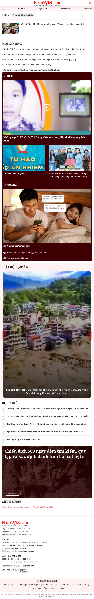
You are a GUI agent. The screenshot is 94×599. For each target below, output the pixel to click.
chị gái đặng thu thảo (24, 15)
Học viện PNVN (35, 588)
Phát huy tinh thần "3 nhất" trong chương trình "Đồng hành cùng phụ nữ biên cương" (68, 175)
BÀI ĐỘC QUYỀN (16, 267)
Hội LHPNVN (31, 585)
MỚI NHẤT (21, 9)
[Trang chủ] (3, 8)
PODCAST (10, 184)
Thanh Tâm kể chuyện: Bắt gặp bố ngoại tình (26, 252)
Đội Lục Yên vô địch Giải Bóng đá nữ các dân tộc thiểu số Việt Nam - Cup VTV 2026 (39, 54)
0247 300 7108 (28, 566)
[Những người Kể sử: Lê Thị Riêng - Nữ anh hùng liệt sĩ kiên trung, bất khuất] (47, 107)
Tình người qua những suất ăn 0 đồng (24, 439)
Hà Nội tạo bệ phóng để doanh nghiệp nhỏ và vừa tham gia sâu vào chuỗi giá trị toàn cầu (48, 416)
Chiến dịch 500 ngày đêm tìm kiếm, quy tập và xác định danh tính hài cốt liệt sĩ (45, 453)
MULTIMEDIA (65, 9)
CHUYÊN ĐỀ (88, 9)
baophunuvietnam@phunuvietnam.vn (21, 551)
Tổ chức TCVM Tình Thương (53, 588)
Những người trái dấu (18, 246)
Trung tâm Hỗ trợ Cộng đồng (78, 585)
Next (90, 335)
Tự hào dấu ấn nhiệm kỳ (14, 173)
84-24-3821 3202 (36, 545)
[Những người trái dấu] (47, 216)
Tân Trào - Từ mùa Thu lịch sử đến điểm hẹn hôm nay (27, 64)
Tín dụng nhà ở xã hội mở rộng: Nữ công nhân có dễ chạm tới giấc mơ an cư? (47, 391)
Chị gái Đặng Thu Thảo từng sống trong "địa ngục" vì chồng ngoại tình (52, 24)
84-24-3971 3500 (17, 545)
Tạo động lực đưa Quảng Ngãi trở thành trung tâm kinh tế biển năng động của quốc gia (47, 424)
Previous (4, 335)
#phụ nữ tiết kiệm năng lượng (15, 507)
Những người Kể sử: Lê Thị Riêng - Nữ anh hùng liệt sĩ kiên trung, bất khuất (44, 139)
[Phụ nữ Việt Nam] (15, 523)
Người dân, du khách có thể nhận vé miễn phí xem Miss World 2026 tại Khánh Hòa (45, 431)
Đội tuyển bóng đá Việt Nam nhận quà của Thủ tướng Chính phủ (31, 70)
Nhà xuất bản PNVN (57, 585)
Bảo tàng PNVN (43, 585)
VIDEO (8, 76)
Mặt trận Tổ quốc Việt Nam (14, 585)
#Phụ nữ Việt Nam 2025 (42, 507)
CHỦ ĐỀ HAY (11, 501)
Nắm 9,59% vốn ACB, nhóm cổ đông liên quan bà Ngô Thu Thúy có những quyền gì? (40, 59)
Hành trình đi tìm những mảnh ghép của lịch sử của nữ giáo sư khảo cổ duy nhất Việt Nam (43, 49)
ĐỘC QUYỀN (43, 9)
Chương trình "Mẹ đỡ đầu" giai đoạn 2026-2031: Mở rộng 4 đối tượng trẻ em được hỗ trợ (47, 408)
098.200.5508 (25, 559)
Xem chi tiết (12, 494)
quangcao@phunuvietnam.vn (27, 562)
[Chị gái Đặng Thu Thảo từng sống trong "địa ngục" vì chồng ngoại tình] (10, 28)
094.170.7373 (20, 548)
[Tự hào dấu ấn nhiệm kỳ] (24, 158)
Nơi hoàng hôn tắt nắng (17, 258)
